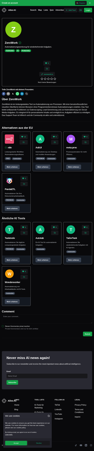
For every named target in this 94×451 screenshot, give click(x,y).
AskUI (39, 147)
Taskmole (10, 238)
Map (40, 10)
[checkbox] (3, 326)
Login (88, 10)
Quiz (52, 10)
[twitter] (13, 94)
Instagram (59, 419)
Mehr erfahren (12, 167)
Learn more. (9, 434)
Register (82, 3)
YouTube (58, 414)
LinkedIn (58, 410)
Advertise (59, 10)
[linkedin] (22, 94)
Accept (16, 443)
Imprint (77, 417)
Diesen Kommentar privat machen (17, 326)
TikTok (57, 405)
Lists (46, 10)
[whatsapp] (17, 94)
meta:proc (71, 147)
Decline (39, 443)
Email (9, 371)
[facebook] (4, 94)
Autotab (40, 238)
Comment (8, 311)
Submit (87, 334)
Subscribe (12, 382)
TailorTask (71, 238)
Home (16, 405)
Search (33, 10)
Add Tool (72, 10)
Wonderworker (12, 282)
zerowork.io (48, 74)
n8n (10, 147)
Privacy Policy (80, 405)
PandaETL (10, 189)
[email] (8, 94)
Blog (16, 410)
